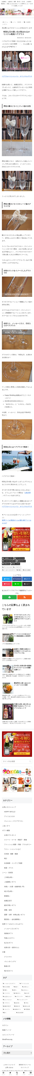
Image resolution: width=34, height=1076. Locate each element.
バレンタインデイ (10, 961)
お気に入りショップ (9, 807)
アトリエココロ (20, 558)
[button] (30, 761)
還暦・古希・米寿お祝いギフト (14, 914)
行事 (3, 952)
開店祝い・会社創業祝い (12, 919)
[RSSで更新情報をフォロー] (24, 597)
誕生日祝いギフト (10, 905)
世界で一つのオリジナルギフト (12, 924)
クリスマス (8, 957)
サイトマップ (25, 1067)
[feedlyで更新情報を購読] (9, 597)
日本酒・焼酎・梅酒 (11, 854)
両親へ (20, 570)
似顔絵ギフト (8, 933)
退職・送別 (8, 910)
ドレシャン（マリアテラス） (14, 821)
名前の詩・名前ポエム (11, 947)
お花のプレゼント (10, 835)
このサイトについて (9, 1064)
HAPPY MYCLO (9, 812)
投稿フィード (6, 1030)
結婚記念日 (7, 563)
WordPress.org (7, 1039)
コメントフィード (8, 1035)
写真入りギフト (9, 938)
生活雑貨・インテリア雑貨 (13, 863)
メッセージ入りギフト (9, 561)
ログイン (5, 1025)
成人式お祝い (8, 891)
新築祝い (7, 896)
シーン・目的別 (7, 872)
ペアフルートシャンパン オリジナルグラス (17, 76)
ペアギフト (17, 567)
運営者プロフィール (25, 1064)
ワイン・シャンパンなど (12, 849)
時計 (5, 858)
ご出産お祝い (8, 877)
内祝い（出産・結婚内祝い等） (14, 886)
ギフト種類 (6, 830)
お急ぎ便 (28, 492)
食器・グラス (16, 563)
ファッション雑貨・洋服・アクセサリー (17, 844)
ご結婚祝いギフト (8, 558)
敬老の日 (7, 966)
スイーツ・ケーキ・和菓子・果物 (15, 840)
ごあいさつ (6, 826)
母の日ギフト (8, 971)
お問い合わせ (9, 1067)
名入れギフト (21, 561)
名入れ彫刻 (27, 570)
